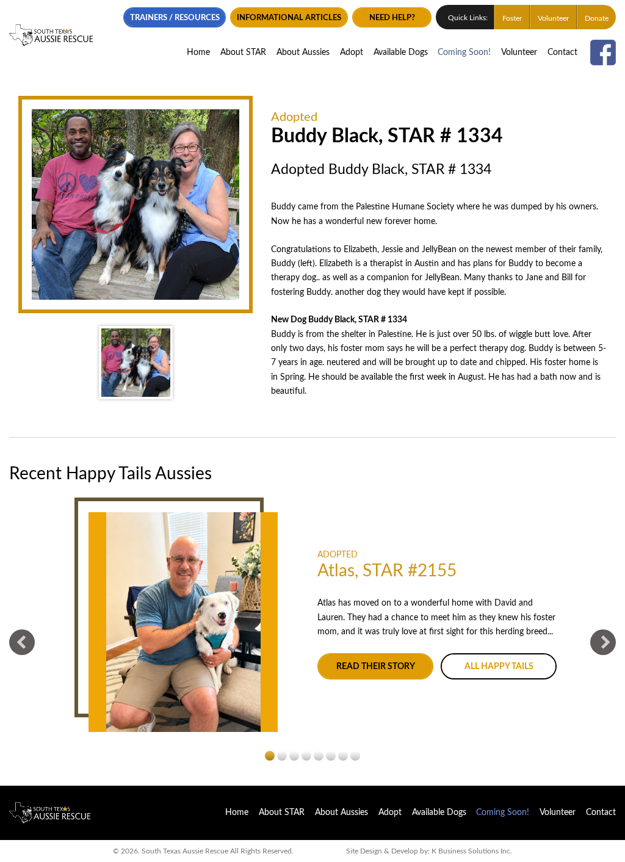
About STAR (243, 52)
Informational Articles (289, 17)
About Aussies (303, 52)
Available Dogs (401, 52)
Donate (597, 18)
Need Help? (392, 17)
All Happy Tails (498, 666)
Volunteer (553, 18)
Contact (562, 52)
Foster (512, 18)
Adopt (351, 52)
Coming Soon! (464, 52)
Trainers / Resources (175, 17)
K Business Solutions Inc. (472, 851)
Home (198, 52)
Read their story (375, 666)
